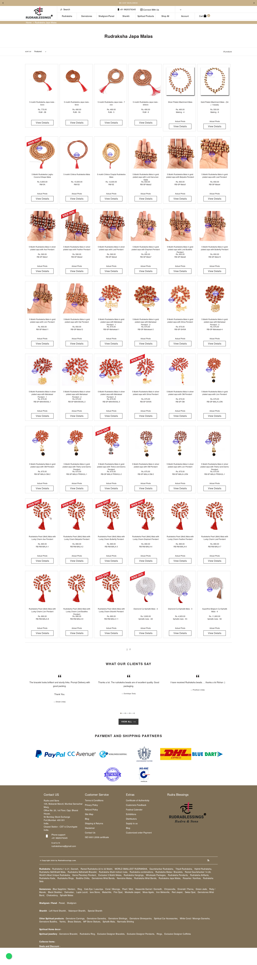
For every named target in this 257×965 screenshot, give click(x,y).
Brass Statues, (75, 921)
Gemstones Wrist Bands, (103, 878)
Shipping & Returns (94, 823)
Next (254, 3)
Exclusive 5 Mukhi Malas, (110, 875)
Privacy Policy (91, 804)
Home (29, 22)
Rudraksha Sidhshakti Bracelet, (82, 871)
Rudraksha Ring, (87, 933)
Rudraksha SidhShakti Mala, (52, 871)
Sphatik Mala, (109, 921)
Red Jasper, (177, 892)
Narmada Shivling (125, 921)
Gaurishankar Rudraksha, (161, 868)
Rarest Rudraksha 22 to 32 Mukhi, (97, 868)
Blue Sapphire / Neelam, (64, 888)
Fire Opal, (118, 892)
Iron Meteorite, (163, 892)
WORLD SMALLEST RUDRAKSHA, (131, 868)
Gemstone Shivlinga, (118, 918)
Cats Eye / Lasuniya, (94, 888)
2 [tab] (125, 713)
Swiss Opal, (190, 892)
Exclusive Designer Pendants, (141, 933)
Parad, (62, 902)
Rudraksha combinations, (142, 871)
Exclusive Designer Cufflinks (177, 933)
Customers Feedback (136, 804)
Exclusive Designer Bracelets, (111, 933)
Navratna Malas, (124, 878)
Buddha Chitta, (83, 878)
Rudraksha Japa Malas (46, 22)
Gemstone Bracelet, (68, 933)
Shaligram (71, 902)
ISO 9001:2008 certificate (97, 837)
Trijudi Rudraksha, (184, 868)
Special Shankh (95, 910)
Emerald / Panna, (186, 888)
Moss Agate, (148, 892)
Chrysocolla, (170, 888)
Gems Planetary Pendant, (84, 875)
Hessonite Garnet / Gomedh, (148, 888)
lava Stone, (95, 892)
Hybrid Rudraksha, (203, 868)
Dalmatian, (69, 892)
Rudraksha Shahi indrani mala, (113, 871)
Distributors (131, 818)
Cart (204, 16)
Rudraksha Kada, (47, 878)
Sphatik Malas (66, 895)
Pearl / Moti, (128, 888)
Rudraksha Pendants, (178, 875)
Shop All (165, 16)
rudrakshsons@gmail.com (63, 846)
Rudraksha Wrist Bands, (145, 878)
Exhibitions (131, 814)
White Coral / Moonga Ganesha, (195, 918)
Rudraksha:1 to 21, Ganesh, (65, 868)
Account (185, 16)
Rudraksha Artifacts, (199, 875)
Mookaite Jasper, (133, 892)
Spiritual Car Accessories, (166, 918)
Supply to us (132, 823)
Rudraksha (67, 16)
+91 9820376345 (127, 9)
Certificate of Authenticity (137, 800)
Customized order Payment (139, 832)
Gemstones (86, 16)
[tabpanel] (59, 688)
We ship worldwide (128, 3)
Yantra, (62, 921)
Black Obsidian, (55, 892)
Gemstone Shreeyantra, (141, 918)
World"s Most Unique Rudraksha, (54, 875)
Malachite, (107, 892)
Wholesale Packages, (156, 875)
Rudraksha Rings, (65, 878)
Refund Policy (91, 809)
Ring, (79, 888)
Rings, (160, 933)
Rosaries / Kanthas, (192, 878)
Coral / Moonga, (112, 888)
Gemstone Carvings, (75, 918)
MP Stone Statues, (92, 921)
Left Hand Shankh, (57, 910)
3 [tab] (129, 713)
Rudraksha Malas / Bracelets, (169, 871)
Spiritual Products (145, 16)
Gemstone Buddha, (48, 921)
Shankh (126, 16)
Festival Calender (134, 809)
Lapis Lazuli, (82, 892)
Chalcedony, (52, 895)
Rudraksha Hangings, (134, 875)
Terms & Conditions (94, 800)
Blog (87, 818)
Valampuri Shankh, (77, 910)
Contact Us (90, 832)
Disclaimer (90, 827)
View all (127, 722)
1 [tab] (120, 713)
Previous (3, 3)
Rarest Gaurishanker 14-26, (198, 871)
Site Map (89, 814)
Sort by (28, 51)
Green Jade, (201, 888)
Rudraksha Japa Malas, (170, 878)
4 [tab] (134, 713)
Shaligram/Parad (106, 16)
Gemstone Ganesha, (96, 918)
